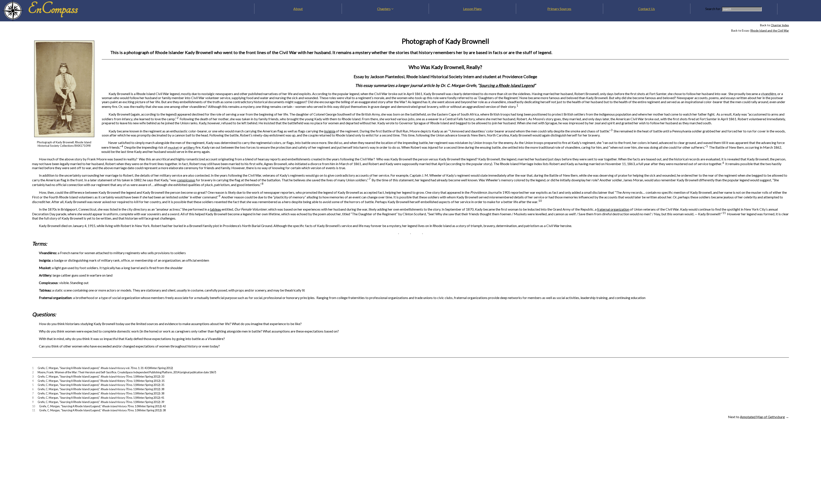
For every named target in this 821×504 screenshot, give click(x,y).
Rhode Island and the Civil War (769, 30)
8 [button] (262, 183)
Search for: (713, 9)
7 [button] (370, 179)
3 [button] (612, 130)
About (298, 9)
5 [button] (707, 146)
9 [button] (219, 196)
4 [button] (122, 146)
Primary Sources (559, 9)
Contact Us (646, 9)
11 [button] (724, 213)
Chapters (384, 9)
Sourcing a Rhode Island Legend (506, 85)
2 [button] (178, 118)
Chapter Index (780, 25)
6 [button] (723, 162)
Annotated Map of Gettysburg (762, 417)
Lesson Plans (472, 9)
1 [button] (517, 105)
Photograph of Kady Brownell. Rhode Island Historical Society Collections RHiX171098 (64, 144)
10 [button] (540, 200)
